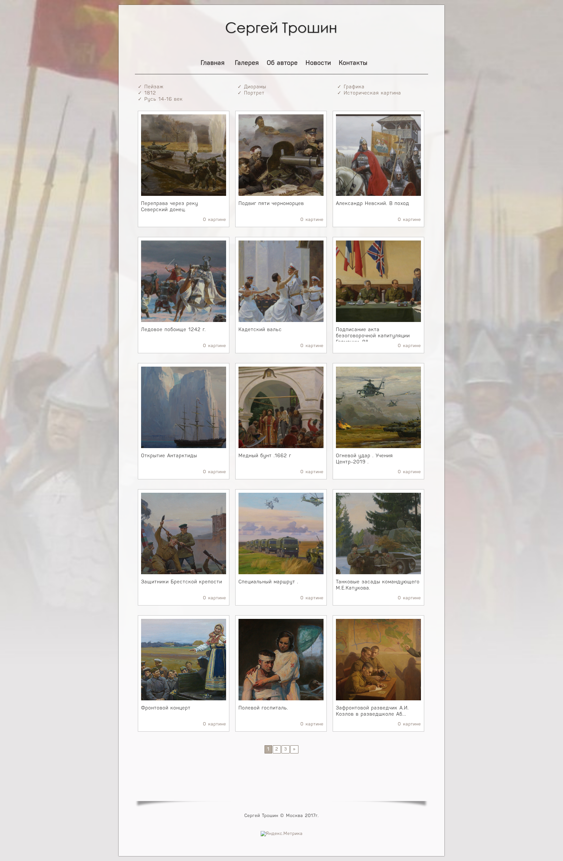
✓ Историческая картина (369, 93)
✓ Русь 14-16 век (160, 99)
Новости (318, 63)
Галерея (247, 63)
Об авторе (282, 63)
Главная (213, 63)
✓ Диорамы (252, 87)
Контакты (353, 63)
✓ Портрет (251, 93)
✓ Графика (351, 87)
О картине (214, 220)
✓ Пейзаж (151, 87)
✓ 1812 (147, 93)
